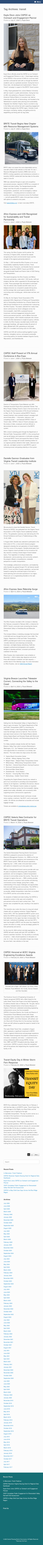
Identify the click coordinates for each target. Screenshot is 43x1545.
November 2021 (8, 1342)
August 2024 (7, 1256)
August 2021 (7, 1348)
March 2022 (7, 1331)
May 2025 (7, 1234)
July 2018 (6, 1437)
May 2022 (7, 1325)
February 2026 (8, 1214)
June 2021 (7, 1353)
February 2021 (8, 1364)
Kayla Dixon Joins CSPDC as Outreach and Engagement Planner (20, 16)
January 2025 (8, 1245)
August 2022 (7, 1317)
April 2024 (7, 1267)
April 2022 (7, 1328)
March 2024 (7, 1270)
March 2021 (7, 1362)
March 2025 (7, 1239)
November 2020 (8, 1373)
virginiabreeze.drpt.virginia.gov (27, 806)
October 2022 (8, 1312)
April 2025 (7, 1237)
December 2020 (8, 1370)
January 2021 (8, 1367)
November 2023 (8, 1278)
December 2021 (8, 1339)
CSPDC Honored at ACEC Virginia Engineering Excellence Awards (19, 953)
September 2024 (9, 1253)
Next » (36, 1154)
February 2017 (8, 1467)
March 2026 (7, 1212)
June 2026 (7, 1206)
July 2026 (6, 1203)
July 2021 (6, 1350)
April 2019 (7, 1414)
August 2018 (7, 1434)
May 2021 (7, 1356)
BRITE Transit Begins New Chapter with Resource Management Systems (21, 125)
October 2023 (8, 1281)
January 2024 (8, 1275)
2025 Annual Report (26, 664)
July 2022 (6, 1320)
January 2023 (8, 1306)
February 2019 (8, 1420)
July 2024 (6, 1259)
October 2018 (8, 1428)
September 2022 (9, 1314)
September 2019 (9, 1406)
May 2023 (7, 1295)
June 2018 (7, 1439)
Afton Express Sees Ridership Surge (21, 589)
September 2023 (9, 1284)
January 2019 (8, 1423)
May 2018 (7, 1442)
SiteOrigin (24, 1541)
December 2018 (8, 1425)
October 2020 (8, 1375)
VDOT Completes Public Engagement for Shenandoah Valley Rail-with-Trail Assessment (20, 1186)
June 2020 (7, 1384)
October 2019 (8, 1403)
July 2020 (6, 1381)
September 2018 (9, 1431)
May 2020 (7, 1387)
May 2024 (7, 1264)
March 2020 (7, 1392)
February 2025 (8, 1242)
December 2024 (8, 1248)
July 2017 (6, 1462)
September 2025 (9, 1225)
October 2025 (8, 1223)
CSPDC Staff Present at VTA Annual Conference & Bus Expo (20, 354)
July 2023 (6, 1289)
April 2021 (7, 1359)
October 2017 (8, 1459)
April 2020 (7, 1389)
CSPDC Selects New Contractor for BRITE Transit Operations (20, 818)
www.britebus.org (12, 203)
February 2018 (8, 1450)
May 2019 (7, 1412)
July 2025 (6, 1231)
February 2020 (8, 1395)
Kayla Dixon (26, 20)
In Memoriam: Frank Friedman (13, 1173)
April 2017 (7, 1464)
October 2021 (8, 1345)
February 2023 (8, 1303)
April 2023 (7, 1298)
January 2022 (8, 1337)
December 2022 (8, 1309)
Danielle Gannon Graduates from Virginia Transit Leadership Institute (20, 460)
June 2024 (7, 1262)
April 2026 (7, 1209)
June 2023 (7, 1292)
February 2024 (8, 1273)
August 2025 (7, 1228)
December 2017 (8, 1456)
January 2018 (8, 1453)
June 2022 (7, 1323)
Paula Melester (27, 222)
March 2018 (7, 1448)
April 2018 (7, 1445)
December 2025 (8, 1220)
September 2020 (9, 1378)
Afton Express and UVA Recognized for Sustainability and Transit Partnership (20, 216)
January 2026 (8, 1217)
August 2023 (7, 1287)
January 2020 (8, 1398)
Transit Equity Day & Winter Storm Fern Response (19, 1061)
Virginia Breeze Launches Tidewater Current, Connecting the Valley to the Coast (21, 681)
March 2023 (7, 1300)
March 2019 (7, 1417)
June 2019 (7, 1409)
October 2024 (8, 1250)
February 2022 (8, 1334)
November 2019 (8, 1400)
